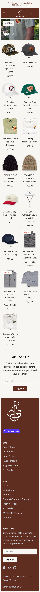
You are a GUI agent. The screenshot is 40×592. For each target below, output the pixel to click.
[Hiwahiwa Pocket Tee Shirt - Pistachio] (10, 126)
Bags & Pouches (11, 465)
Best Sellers (9, 447)
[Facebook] (4, 567)
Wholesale (8, 508)
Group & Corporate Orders (16, 499)
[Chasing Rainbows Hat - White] (10, 89)
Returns (7, 494)
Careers (7, 517)
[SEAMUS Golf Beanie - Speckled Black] (10, 162)
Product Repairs (11, 504)
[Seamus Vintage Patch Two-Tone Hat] (10, 199)
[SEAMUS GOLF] (20, 13)
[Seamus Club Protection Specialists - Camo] (10, 50)
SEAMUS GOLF (15, 587)
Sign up (20, 388)
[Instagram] (14, 567)
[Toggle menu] (4, 13)
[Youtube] (9, 567)
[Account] (30, 13)
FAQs (5, 485)
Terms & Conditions (24, 577)
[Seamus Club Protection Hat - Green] (29, 89)
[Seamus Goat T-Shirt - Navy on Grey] (29, 279)
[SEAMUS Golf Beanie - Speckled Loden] (29, 162)
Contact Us (8, 490)
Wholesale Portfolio (12, 513)
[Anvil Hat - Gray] (29, 50)
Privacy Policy (8, 577)
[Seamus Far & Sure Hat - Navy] (10, 239)
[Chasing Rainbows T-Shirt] (29, 126)
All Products (9, 451)
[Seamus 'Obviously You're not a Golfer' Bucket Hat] (29, 199)
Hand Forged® (10, 461)
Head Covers (9, 456)
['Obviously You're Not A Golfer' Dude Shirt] (10, 321)
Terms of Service (9, 580)
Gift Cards (8, 470)
